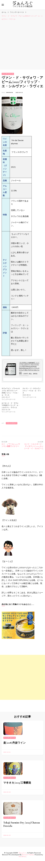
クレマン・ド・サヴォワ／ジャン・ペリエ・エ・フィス (31, 390)
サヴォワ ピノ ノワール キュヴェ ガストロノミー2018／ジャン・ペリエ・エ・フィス (11, 391)
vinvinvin (9, 92)
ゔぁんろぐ (22, 3)
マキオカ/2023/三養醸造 (17, 782)
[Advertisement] (22, 44)
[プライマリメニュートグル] (3, 5)
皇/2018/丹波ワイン (14, 742)
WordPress (22, 857)
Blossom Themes (28, 855)
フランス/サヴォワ (12, 423)
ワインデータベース (7, 74)
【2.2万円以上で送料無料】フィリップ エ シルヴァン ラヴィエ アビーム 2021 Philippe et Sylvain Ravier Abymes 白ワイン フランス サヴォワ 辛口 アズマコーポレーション (29, 367)
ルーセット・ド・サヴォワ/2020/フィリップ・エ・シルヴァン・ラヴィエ (11, 405)
